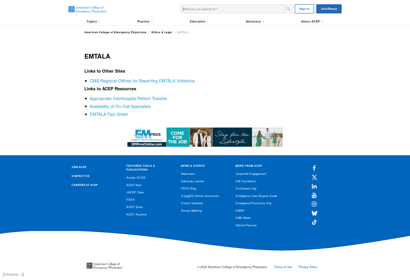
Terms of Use (283, 267)
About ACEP (311, 21)
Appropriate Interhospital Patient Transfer (128, 98)
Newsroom (188, 174)
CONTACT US (80, 176)
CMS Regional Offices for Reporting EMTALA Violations (142, 81)
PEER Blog (188, 188)
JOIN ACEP (79, 167)
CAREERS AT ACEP (85, 185)
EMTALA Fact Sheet (109, 114)
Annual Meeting (191, 210)
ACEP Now (133, 185)
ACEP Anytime (136, 214)
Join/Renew (329, 9)
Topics (92, 21)
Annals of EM (135, 177)
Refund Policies (246, 225)
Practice (144, 21)
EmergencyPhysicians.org (253, 203)
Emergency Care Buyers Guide (256, 196)
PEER (130, 200)
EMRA (240, 210)
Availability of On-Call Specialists (120, 106)
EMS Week (243, 218)
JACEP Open (135, 192)
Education (198, 21)
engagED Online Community (200, 196)
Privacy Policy (308, 267)
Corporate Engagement (251, 174)
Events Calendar (192, 203)
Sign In (304, 9)
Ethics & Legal (162, 32)
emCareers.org (246, 188)
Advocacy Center (192, 181)
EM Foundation (246, 181)
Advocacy (254, 21)
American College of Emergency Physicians (115, 32)
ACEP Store (134, 207)
